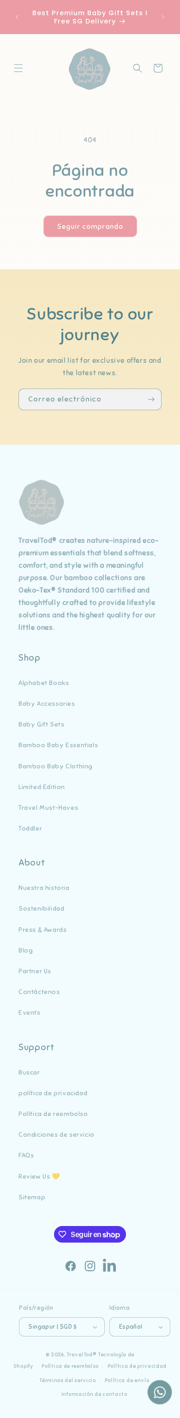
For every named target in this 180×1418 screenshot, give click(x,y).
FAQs (26, 1155)
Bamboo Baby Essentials (58, 745)
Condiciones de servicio (56, 1135)
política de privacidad (52, 1093)
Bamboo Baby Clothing (55, 766)
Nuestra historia (44, 888)
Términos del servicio (67, 1380)
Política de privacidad (137, 1366)
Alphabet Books (43, 683)
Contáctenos (39, 992)
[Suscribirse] (151, 399)
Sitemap (31, 1197)
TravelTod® (81, 1354)
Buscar (29, 1072)
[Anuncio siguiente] (163, 17)
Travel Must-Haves (48, 808)
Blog (25, 950)
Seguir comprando (90, 226)
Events (29, 1013)
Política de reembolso (53, 1114)
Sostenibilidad (41, 908)
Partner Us (34, 971)
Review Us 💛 (39, 1176)
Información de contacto (94, 1394)
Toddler (30, 828)
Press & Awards (42, 930)
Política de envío (127, 1380)
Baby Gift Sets (41, 724)
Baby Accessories (46, 704)
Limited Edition (41, 787)
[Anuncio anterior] (17, 17)
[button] (18, 68)
